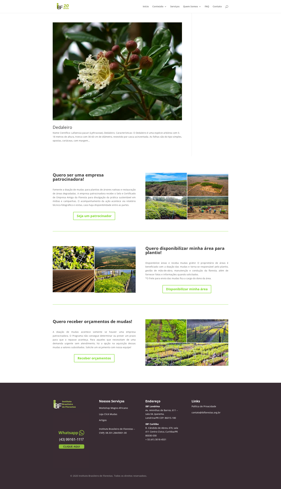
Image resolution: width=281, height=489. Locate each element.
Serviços (175, 6)
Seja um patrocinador (94, 216)
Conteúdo (157, 6)
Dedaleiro (62, 127)
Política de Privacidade (204, 406)
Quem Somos (190, 6)
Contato (217, 6)
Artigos (103, 420)
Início (146, 6)
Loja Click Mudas (108, 414)
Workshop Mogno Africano (113, 408)
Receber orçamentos (94, 358)
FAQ (207, 6)
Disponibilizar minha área (187, 289)
